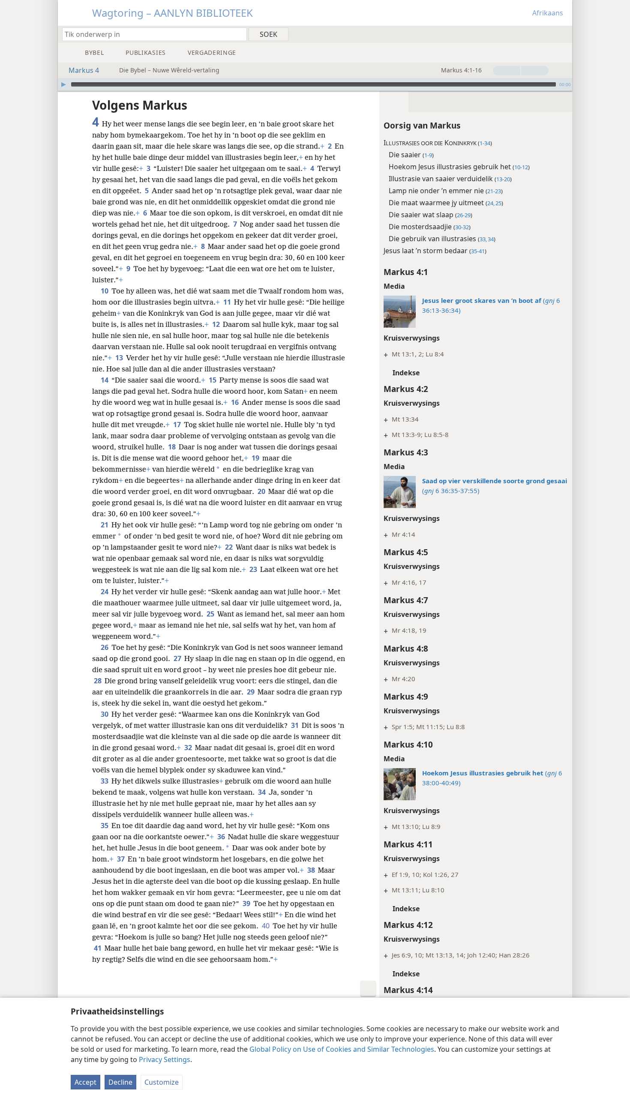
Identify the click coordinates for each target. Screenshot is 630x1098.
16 (235, 402)
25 (211, 614)
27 (178, 658)
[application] (315, 84)
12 (216, 324)
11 (227, 302)
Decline (120, 1082)
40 (266, 925)
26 (105, 647)
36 (221, 836)
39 (247, 903)
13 (119, 357)
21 (105, 525)
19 (256, 458)
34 (262, 792)
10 (105, 291)
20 (262, 491)
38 (311, 870)
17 (177, 424)
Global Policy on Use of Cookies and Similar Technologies (341, 1049)
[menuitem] (562, 34)
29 (251, 692)
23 (253, 569)
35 (105, 825)
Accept (85, 1082)
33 (105, 781)
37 (121, 859)
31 (295, 725)
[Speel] (63, 84)
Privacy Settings (164, 1059)
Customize (161, 1082)
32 (188, 747)
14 (105, 380)
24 (105, 591)
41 (98, 948)
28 (98, 680)
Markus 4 (84, 70)
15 (213, 380)
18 (172, 447)
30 (105, 714)
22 (229, 547)
